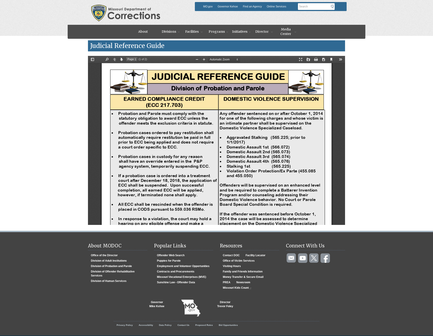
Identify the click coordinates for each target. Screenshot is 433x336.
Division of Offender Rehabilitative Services (113, 273)
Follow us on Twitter (314, 258)
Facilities (192, 32)
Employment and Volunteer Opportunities (183, 266)
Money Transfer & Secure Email (243, 277)
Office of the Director (104, 255)
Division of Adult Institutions (109, 260)
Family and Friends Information (243, 271)
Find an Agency (252, 6)
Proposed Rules (204, 325)
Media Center (285, 31)
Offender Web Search (170, 255)
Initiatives (239, 32)
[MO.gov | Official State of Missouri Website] (190, 308)
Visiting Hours (232, 266)
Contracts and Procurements (175, 271)
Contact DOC (231, 255)
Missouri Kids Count (236, 287)
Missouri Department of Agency (140, 6)
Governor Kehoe (228, 6)
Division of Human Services (109, 281)
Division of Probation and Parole (111, 266)
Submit (333, 6)
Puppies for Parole (169, 260)
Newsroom (243, 282)
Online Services (276, 6)
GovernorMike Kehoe (156, 304)
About (143, 32)
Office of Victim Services (239, 260)
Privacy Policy (125, 325)
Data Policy (165, 325)
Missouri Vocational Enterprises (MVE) (181, 277)
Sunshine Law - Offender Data (176, 282)
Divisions (169, 32)
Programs (217, 32)
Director (262, 32)
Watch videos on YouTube (303, 258)
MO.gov (208, 6)
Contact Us (183, 325)
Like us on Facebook (325, 258)
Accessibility (146, 325)
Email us (292, 258)
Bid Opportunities (228, 325)
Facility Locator (255, 255)
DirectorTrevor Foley (225, 304)
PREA (226, 282)
